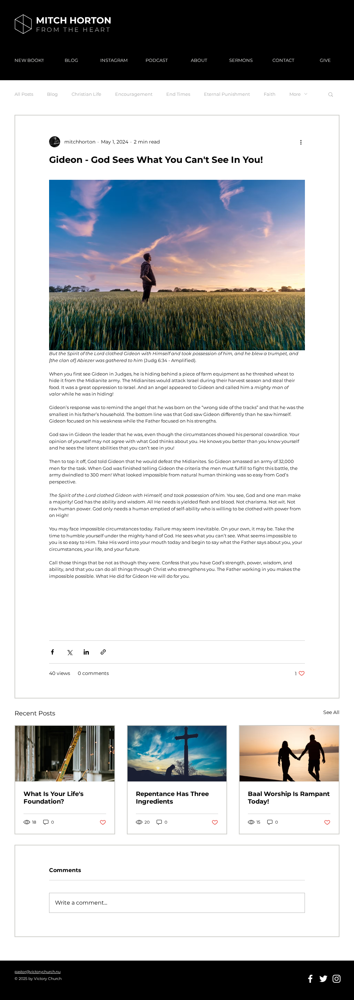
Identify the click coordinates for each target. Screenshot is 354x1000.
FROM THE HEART (73, 30)
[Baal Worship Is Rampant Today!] (289, 753)
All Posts (24, 94)
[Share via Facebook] (52, 652)
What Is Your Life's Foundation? (54, 797)
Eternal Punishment (227, 94)
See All (331, 712)
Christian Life (86, 94)
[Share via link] (103, 652)
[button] (330, 94)
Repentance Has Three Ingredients (172, 797)
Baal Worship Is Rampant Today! (289, 797)
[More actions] (301, 142)
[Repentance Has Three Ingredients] (177, 753)
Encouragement (133, 94)
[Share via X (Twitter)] (69, 652)
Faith (270, 94)
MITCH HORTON (73, 20)
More (295, 94)
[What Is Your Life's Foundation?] (64, 753)
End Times (178, 94)
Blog (52, 94)
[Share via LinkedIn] (86, 652)
